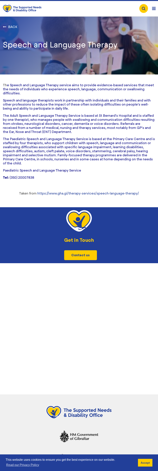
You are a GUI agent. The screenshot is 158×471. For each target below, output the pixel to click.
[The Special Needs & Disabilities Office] (22, 8)
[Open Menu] (154, 8)
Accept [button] (145, 462)
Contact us (80, 255)
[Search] (143, 8)
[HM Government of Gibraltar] (79, 435)
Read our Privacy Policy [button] (22, 465)
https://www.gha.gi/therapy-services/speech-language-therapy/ (88, 193)
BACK (12, 27)
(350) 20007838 (22, 177)
